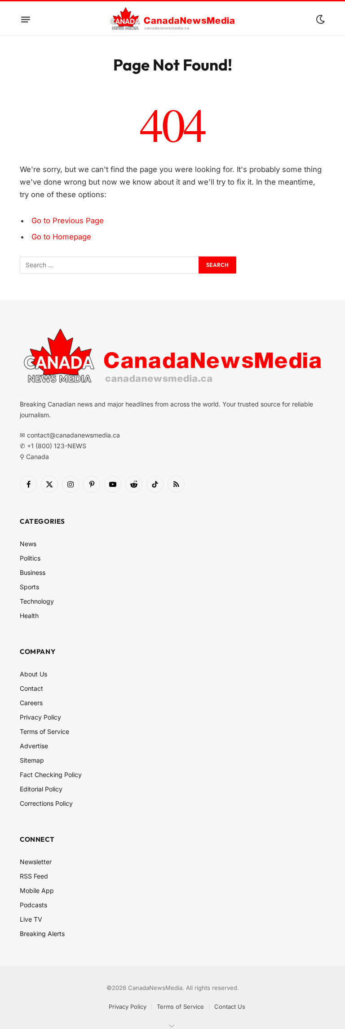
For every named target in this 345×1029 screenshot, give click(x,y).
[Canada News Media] (172, 19)
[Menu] (25, 19)
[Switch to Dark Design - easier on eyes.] (319, 19)
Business (32, 572)
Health (29, 615)
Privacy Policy (40, 717)
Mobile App (37, 890)
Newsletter (36, 862)
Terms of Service (44, 731)
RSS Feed (34, 876)
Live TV (31, 919)
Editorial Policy (41, 789)
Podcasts (33, 905)
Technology (37, 601)
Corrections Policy (46, 803)
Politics (30, 558)
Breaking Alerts (42, 933)
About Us (33, 674)
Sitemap (32, 760)
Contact (31, 688)
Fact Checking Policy (51, 774)
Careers (31, 703)
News (28, 544)
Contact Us (229, 1006)
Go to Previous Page (67, 220)
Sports (29, 587)
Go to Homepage (61, 236)
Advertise (34, 746)
